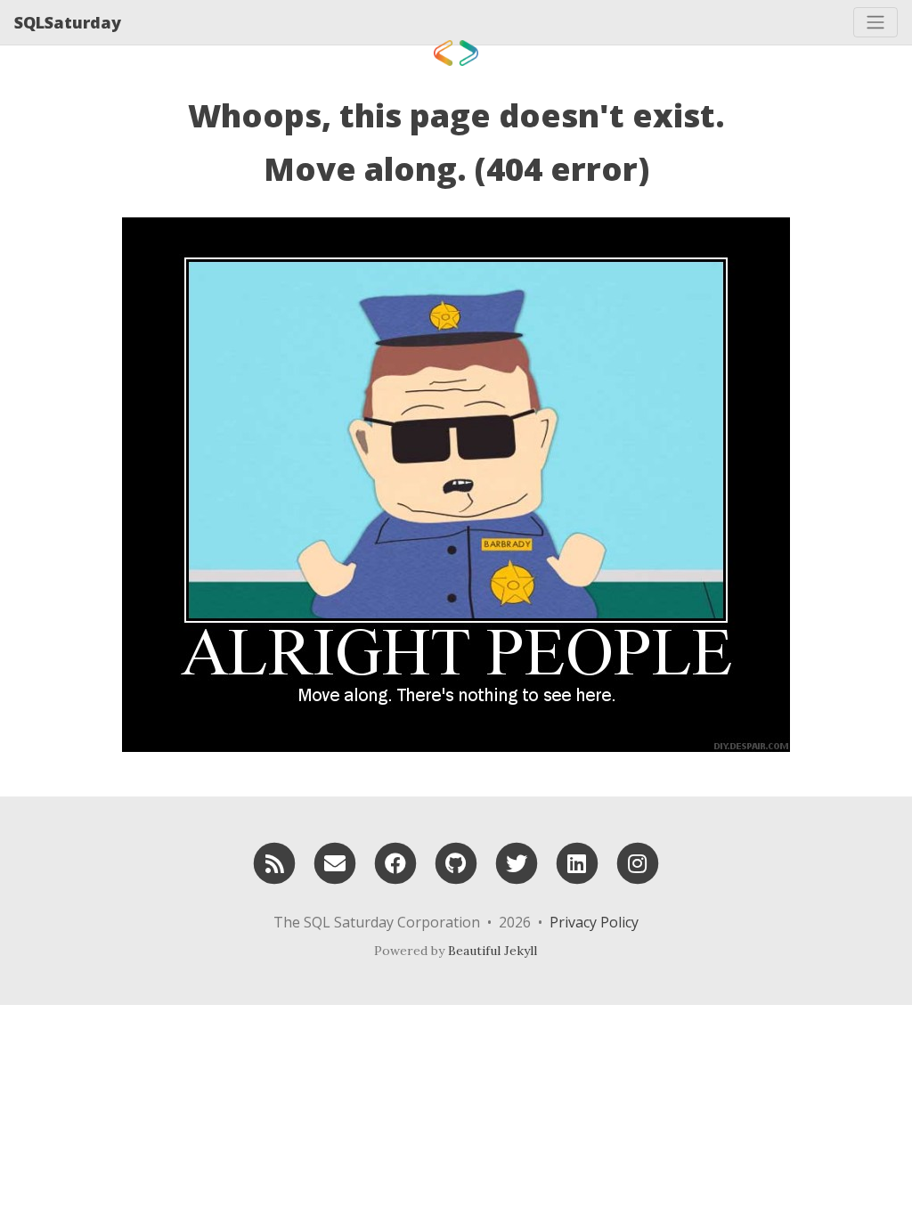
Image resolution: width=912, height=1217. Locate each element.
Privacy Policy (594, 922)
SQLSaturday (67, 22)
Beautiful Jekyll (492, 951)
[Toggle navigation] (875, 22)
